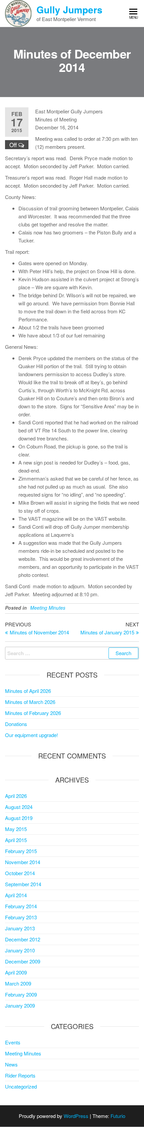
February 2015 (21, 850)
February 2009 (21, 994)
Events (12, 1042)
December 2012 (22, 939)
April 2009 (16, 972)
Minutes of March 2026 (30, 701)
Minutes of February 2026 (33, 712)
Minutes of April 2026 (28, 690)
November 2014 (22, 861)
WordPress (76, 1115)
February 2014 (21, 906)
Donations (16, 723)
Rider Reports (20, 1075)
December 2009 (22, 961)
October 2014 (20, 873)
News (11, 1064)
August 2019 (18, 817)
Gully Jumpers (69, 9)
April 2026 (16, 795)
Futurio (118, 1115)
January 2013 (20, 928)
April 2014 (16, 895)
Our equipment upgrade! (31, 734)
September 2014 (23, 884)
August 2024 (18, 806)
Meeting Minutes (47, 607)
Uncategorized (21, 1086)
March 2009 (18, 983)
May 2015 (16, 828)
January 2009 (20, 1005)
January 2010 (20, 950)
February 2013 (21, 917)
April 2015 (16, 839)
